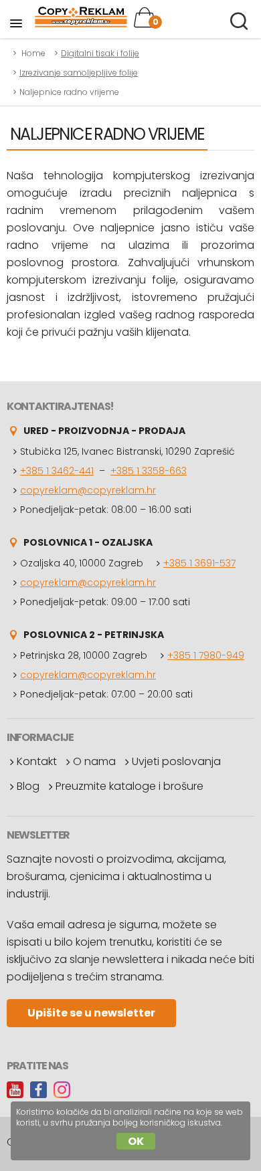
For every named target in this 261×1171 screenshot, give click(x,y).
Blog (28, 786)
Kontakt (37, 761)
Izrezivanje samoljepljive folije (78, 72)
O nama (94, 761)
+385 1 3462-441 (57, 470)
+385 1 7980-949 (205, 655)
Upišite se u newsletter (91, 1013)
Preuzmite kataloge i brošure (129, 786)
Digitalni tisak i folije (100, 53)
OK (136, 1141)
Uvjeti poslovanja (176, 761)
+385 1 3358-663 (148, 470)
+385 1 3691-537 (199, 563)
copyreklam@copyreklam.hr (88, 490)
